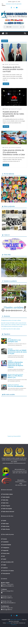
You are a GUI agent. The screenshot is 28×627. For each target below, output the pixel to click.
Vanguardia (5, 550)
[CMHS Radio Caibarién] (3, 33)
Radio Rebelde (6, 497)
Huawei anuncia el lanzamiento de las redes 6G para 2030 (13, 113)
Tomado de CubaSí (14, 64)
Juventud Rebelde (7, 544)
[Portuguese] (16, 20)
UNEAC (4, 565)
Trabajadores (6, 547)
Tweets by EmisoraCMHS (14, 436)
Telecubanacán (6, 573)
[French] (10, 20)
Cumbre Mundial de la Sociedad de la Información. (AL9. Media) (14, 459)
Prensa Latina (6, 553)
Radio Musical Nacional (8, 511)
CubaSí (4, 559)
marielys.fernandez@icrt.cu (8, 602)
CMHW (4, 520)
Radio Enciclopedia (7, 508)
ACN (4, 556)
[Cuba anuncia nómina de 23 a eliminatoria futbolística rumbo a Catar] (14, 137)
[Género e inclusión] (14, 238)
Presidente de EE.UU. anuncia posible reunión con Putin (13, 69)
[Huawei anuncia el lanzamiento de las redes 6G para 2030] (14, 97)
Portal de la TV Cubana (8, 570)
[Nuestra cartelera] (14, 306)
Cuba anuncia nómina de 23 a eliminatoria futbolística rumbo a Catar (14, 152)
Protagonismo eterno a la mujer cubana (11, 320)
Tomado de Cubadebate (15, 147)
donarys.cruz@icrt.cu (7, 597)
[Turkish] (20, 20)
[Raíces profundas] (14, 210)
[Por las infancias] (14, 177)
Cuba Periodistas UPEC (8, 562)
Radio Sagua (6, 523)
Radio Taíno (5, 503)
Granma (5, 539)
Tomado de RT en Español (16, 109)
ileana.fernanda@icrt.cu (8, 586)
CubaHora (5, 567)
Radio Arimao (6, 526)
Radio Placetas (6, 529)
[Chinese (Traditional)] (22, 20)
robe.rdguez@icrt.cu (7, 609)
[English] (8, 20)
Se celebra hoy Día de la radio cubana (10, 329)
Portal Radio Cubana (8, 494)
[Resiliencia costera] (14, 258)
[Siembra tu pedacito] (14, 285)
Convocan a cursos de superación (13, 4)
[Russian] (18, 20)
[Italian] (14, 20)
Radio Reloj (5, 500)
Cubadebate (5, 542)
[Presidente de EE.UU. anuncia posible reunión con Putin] (14, 52)
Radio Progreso (6, 505)
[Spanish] (6, 20)
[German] (12, 20)
